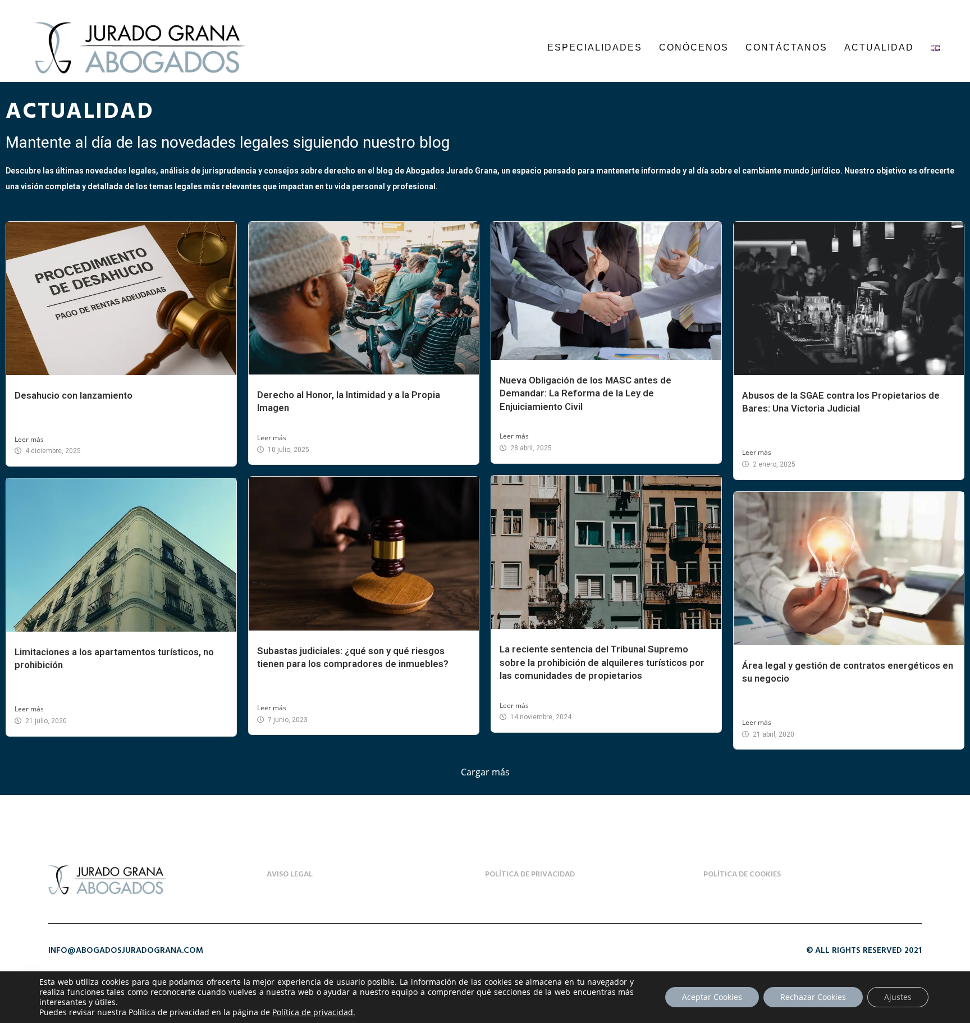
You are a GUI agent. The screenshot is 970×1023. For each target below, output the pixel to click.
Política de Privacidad (530, 874)
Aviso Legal (290, 874)
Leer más (29, 439)
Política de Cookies (742, 874)
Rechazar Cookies (813, 997)
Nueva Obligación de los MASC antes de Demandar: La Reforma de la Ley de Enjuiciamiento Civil (585, 393)
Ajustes (898, 997)
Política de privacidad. (313, 1012)
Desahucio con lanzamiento (73, 395)
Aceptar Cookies (712, 997)
